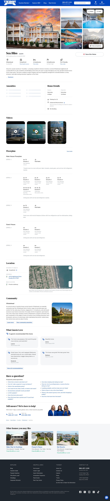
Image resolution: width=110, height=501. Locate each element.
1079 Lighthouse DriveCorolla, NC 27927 (15, 277)
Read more (10, 77)
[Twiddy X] (85, 492)
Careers (58, 473)
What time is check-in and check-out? (17, 382)
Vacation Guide (14, 471)
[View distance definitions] (17, 270)
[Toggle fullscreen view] (70, 267)
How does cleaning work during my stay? (52, 382)
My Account (36, 468)
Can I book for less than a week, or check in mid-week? (22, 388)
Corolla (19, 420)
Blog (45, 3)
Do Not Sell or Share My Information (65, 482)
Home (7, 420)
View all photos (96, 46)
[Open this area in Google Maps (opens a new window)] (31, 288)
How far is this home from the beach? (51, 396)
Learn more (10, 322)
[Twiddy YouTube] (90, 492)
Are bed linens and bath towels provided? (19, 391)
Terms (71, 288)
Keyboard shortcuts (53, 288)
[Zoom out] (70, 285)
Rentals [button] (24, 3)
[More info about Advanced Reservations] (64, 103)
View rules (62, 64)
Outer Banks (13, 420)
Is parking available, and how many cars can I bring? (55, 388)
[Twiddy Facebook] (81, 492)
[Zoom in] (70, 282)
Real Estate (52, 3)
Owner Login (36, 471)
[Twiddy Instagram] (94, 492)
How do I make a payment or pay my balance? (20, 384)
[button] (102, 3)
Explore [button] (36, 3)
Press (57, 475)
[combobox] (82, 3)
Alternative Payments (39, 475)
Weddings (13, 478)
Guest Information (38, 473)
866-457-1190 (84, 468)
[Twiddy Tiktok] (98, 492)
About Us (58, 468)
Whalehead (24, 420)
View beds (35, 64)
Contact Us (59, 471)
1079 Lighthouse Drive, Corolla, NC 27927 (15, 56)
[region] (50, 277)
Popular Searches (14, 473)
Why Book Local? (15, 475)
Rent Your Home (37, 480)
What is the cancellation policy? (16, 386)
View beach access (24, 64)
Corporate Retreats (15, 480)
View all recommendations (15, 368)
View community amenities (24, 322)
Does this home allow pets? (15, 395)
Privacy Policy (59, 480)
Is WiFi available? (12, 393)
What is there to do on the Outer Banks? (52, 390)
